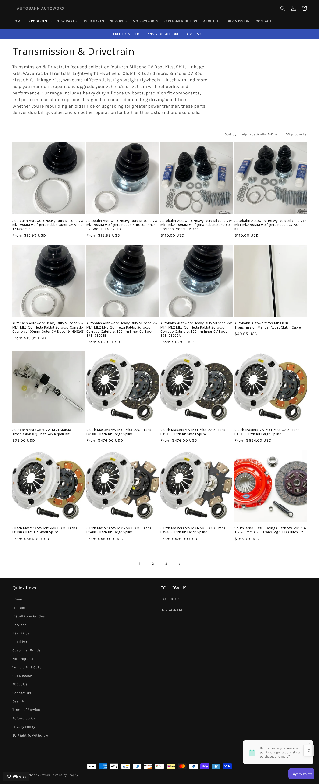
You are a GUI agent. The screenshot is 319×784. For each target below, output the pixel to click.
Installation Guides (28, 616)
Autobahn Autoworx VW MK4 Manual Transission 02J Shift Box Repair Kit (42, 432)
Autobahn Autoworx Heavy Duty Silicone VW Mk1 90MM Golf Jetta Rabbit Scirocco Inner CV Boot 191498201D (122, 225)
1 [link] (140, 563)
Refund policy (24, 718)
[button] (40, 21)
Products (20, 608)
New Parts (20, 633)
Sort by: (231, 134)
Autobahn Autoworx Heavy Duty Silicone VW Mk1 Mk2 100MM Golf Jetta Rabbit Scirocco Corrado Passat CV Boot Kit (196, 225)
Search (18, 701)
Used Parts (21, 642)
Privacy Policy (23, 727)
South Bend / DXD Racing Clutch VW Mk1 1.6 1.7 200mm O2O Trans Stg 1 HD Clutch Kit (270, 530)
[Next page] (179, 563)
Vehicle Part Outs (27, 667)
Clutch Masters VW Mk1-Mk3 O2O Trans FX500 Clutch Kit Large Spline (192, 530)
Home (17, 599)
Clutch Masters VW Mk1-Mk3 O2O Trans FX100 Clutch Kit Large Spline (118, 432)
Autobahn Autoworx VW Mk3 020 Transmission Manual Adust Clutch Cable (267, 325)
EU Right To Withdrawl (31, 735)
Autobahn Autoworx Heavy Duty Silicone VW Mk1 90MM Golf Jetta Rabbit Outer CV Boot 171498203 (48, 225)
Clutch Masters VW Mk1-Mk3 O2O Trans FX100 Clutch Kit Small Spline (192, 432)
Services (19, 625)
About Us (20, 684)
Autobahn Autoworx (37, 775)
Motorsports (22, 659)
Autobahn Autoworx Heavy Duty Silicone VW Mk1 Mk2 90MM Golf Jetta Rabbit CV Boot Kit (270, 225)
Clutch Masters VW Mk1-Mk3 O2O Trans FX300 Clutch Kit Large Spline (266, 432)
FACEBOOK (170, 599)
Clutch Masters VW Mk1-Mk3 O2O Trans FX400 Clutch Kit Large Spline (118, 530)
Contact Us (21, 693)
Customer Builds (26, 650)
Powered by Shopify (65, 775)
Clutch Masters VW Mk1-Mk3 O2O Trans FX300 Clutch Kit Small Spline (44, 530)
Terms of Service (26, 710)
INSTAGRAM (171, 610)
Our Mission (22, 676)
